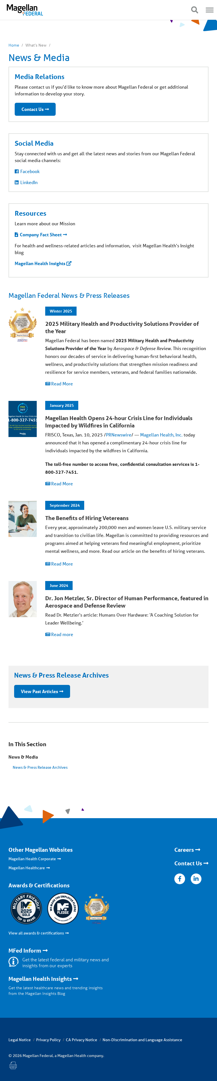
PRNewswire (118, 435)
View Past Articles (39, 691)
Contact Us (32, 109)
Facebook (30, 171)
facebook (179, 878)
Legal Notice (19, 1039)
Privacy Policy (48, 1039)
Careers (184, 849)
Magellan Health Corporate (32, 858)
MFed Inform (24, 950)
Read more (62, 634)
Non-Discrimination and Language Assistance (142, 1039)
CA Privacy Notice (81, 1039)
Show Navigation (194, 10)
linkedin (196, 878)
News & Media (23, 757)
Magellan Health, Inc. (161, 435)
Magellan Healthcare (26, 867)
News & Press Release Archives (40, 767)
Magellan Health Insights (40, 263)
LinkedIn (29, 182)
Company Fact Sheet (41, 234)
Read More (62, 383)
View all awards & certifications (36, 933)
